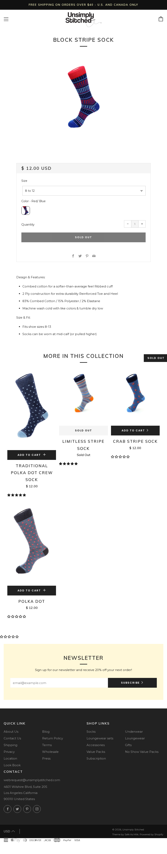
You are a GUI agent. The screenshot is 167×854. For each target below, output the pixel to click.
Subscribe (130, 683)
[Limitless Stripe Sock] (83, 397)
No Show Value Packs (141, 752)
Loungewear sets (100, 738)
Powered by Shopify (151, 834)
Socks (91, 731)
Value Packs (96, 752)
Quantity (27, 224)
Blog (45, 731)
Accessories (96, 745)
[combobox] (84, 191)
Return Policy (52, 738)
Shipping (10, 745)
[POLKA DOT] (31, 545)
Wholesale (50, 752)
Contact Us (12, 738)
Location (10, 758)
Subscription (96, 758)
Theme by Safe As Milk (125, 834)
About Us (11, 731)
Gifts (128, 745)
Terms (47, 745)
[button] (17, 495)
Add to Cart (133, 430)
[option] (83, 96)
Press (46, 758)
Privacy (9, 752)
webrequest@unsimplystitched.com (32, 780)
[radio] (25, 210)
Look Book (12, 765)
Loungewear (135, 738)
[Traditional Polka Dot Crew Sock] (31, 409)
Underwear (134, 731)
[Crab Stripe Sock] (135, 397)
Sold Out (83, 430)
